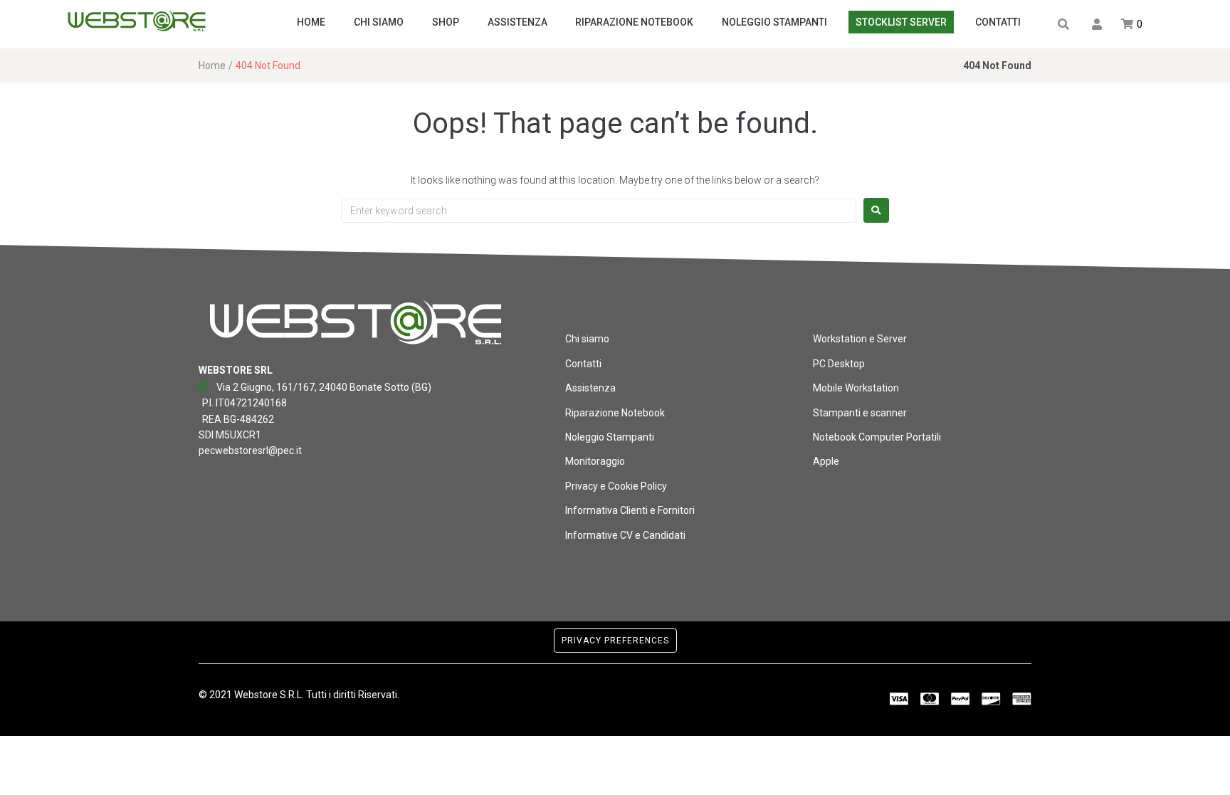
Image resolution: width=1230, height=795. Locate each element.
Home (212, 65)
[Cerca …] (1063, 24)
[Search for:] (598, 211)
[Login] (1098, 25)
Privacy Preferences (615, 641)
